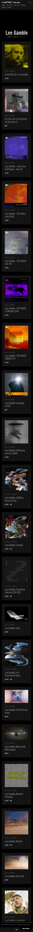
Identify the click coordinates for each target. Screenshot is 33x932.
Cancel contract (26, 928)
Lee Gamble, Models (13, 841)
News (3, 5)
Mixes (9, 8)
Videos (23, 5)
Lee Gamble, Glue (12, 628)
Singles (15, 37)
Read (6, 126)
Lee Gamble (12, 71)
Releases (10, 5)
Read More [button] (26, 924)
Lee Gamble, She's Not (14, 876)
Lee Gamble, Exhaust (14, 545)
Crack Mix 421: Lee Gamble (16, 75)
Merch (4, 8)
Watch (6, 632)
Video (6, 625)
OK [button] (17, 929)
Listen (6, 78)
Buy (11, 504)
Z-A (23, 37)
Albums (10, 37)
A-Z (20, 37)
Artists (17, 5)
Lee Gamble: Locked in (15, 921)
